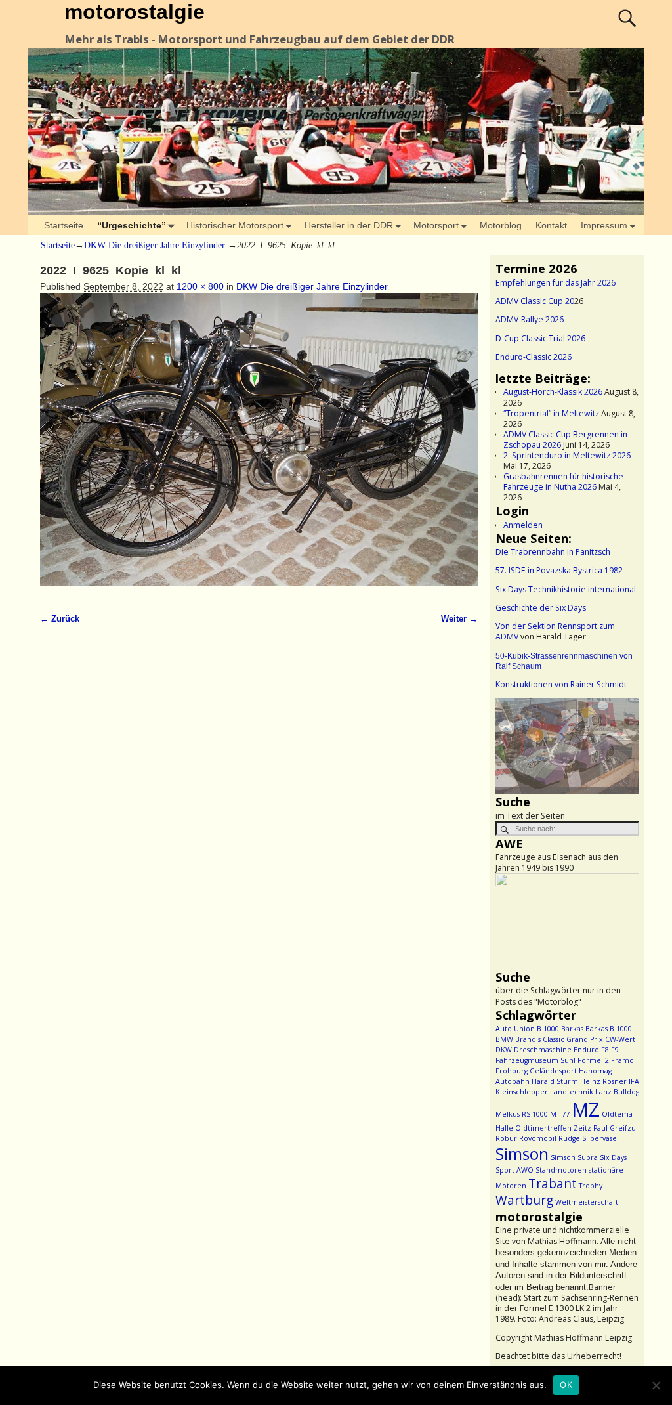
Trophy (590, 1185)
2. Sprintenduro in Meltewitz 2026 (567, 455)
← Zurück (59, 619)
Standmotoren (561, 1170)
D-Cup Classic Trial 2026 (540, 338)
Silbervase (599, 1138)
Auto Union (515, 1028)
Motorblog (501, 225)
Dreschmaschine (543, 1049)
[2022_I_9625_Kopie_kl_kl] (259, 446)
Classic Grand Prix (573, 1039)
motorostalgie (134, 12)
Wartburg (524, 1200)
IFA (634, 1081)
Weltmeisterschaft (586, 1202)
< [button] (512, 742)
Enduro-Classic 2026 (533, 356)
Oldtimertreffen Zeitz (553, 1128)
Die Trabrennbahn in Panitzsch (552, 551)
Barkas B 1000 (608, 1028)
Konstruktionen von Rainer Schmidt (561, 684)
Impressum (604, 225)
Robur (506, 1138)
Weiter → (459, 619)
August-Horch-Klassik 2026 (552, 391)
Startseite (63, 225)
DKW (503, 1049)
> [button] (623, 742)
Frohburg (511, 1070)
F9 (615, 1049)
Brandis (528, 1039)
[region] (567, 746)
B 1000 (548, 1028)
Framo (622, 1060)
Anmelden (523, 524)
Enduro (586, 1049)
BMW (504, 1039)
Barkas (572, 1028)
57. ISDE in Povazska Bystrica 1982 (559, 570)
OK (566, 1384)
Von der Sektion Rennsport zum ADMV (555, 631)
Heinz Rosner (603, 1081)
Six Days (613, 1157)
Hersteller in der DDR (348, 225)
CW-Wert (620, 1039)
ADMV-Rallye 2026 (529, 319)
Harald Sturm (555, 1081)
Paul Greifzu (614, 1128)
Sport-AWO (514, 1170)
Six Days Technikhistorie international (565, 589)
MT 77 (560, 1114)
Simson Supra (574, 1157)
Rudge (569, 1138)
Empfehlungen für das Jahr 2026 (555, 282)
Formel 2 (593, 1060)
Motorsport (436, 225)
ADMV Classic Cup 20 (534, 301)
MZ (586, 1109)
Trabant (552, 1183)
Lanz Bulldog (617, 1091)
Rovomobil (537, 1138)
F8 (605, 1049)
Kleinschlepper (521, 1091)
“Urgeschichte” (131, 225)
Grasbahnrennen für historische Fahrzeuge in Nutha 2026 (563, 481)
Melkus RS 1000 (521, 1114)
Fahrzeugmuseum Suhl (535, 1060)
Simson (522, 1154)
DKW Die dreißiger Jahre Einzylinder (154, 245)
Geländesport (553, 1070)
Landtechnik (571, 1091)
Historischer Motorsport (235, 225)
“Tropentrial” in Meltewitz (551, 413)
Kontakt (551, 225)
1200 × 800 (200, 286)
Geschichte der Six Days (540, 607)
